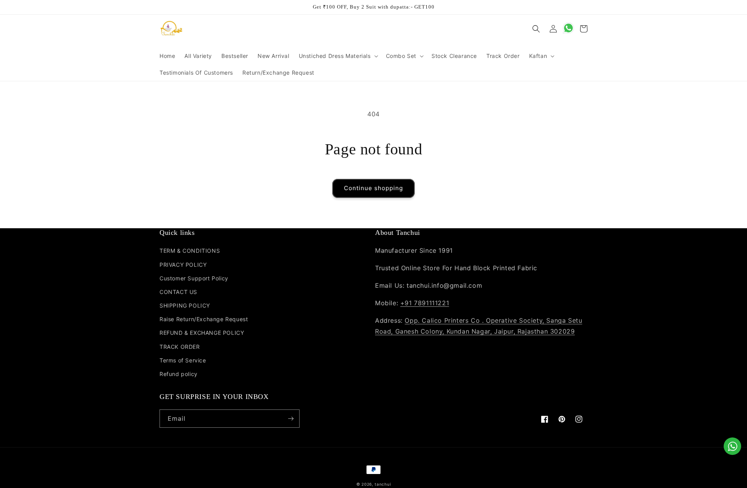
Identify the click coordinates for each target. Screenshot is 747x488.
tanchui (383, 484)
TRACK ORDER (180, 346)
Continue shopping (373, 188)
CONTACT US (178, 292)
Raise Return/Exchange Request (204, 319)
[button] (337, 56)
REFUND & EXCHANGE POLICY (202, 332)
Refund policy (179, 374)
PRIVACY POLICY (183, 264)
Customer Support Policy (194, 278)
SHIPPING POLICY (185, 305)
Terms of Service (183, 360)
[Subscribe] (290, 418)
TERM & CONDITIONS (190, 250)
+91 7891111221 (424, 303)
